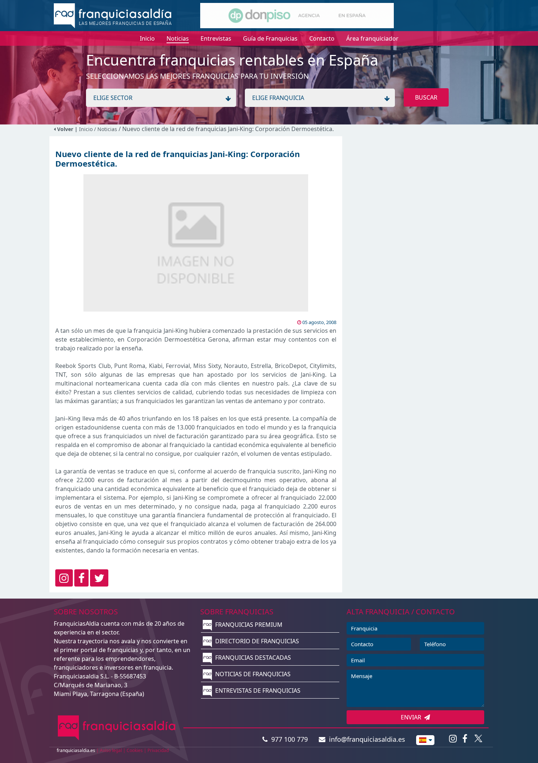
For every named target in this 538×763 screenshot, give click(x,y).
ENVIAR (412, 717)
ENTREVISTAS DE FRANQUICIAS (257, 690)
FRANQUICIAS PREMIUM (248, 625)
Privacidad (158, 750)
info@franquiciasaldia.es (365, 739)
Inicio (86, 129)
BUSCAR (426, 97)
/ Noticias (106, 129)
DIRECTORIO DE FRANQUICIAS (256, 641)
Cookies (135, 750)
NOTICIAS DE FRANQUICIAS (252, 674)
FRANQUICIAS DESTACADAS (252, 658)
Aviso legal (111, 750)
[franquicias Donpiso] (297, 15)
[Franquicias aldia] (113, 15)
